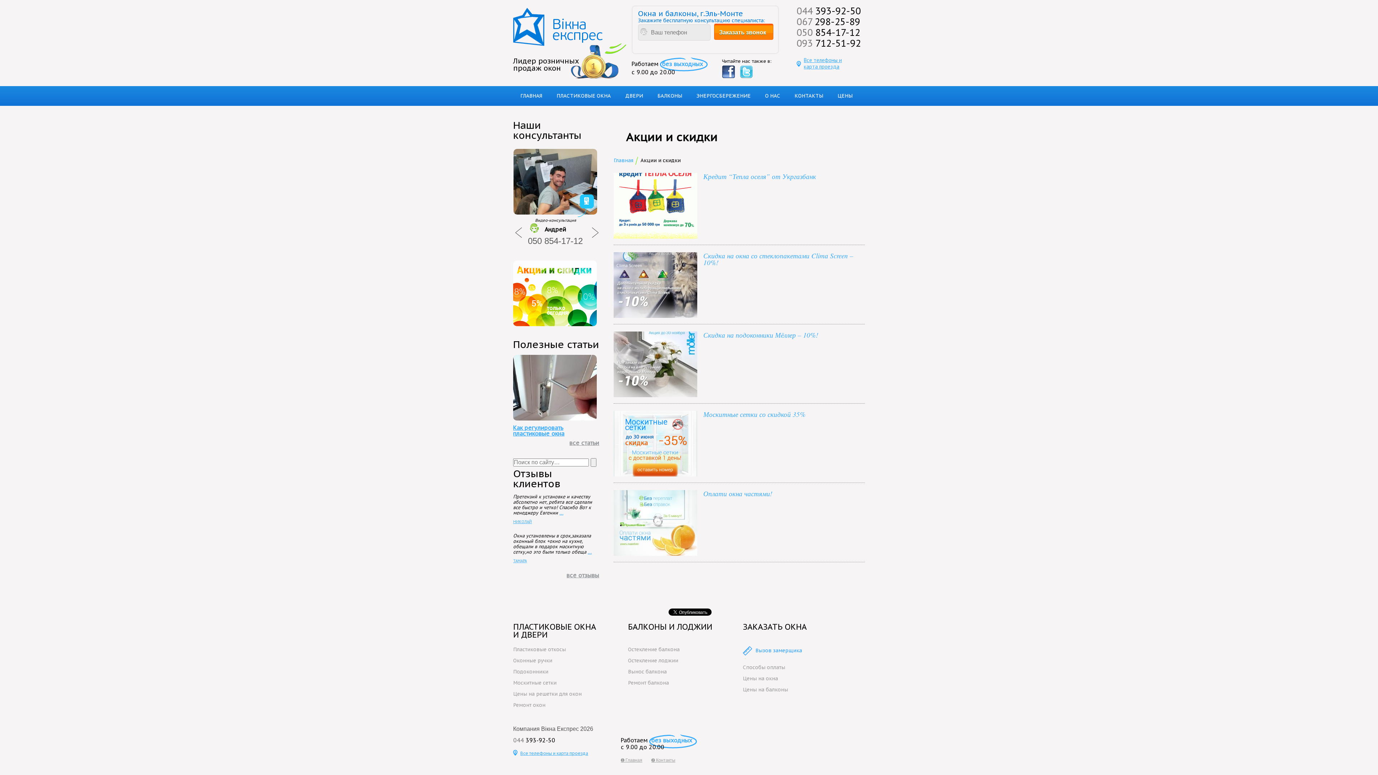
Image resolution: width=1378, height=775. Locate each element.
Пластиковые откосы (539, 649)
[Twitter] (746, 72)
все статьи (584, 442)
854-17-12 (828, 32)
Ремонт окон (529, 705)
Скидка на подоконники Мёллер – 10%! (760, 334)
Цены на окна (760, 678)
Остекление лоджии (653, 660)
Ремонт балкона (648, 683)
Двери (634, 96)
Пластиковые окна (584, 96)
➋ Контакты (663, 760)
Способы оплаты (764, 667)
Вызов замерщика (778, 650)
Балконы (669, 96)
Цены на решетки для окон (547, 694)
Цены (845, 96)
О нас (772, 96)
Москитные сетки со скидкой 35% (754, 414)
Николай (522, 521)
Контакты (809, 96)
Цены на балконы (765, 689)
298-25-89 (828, 21)
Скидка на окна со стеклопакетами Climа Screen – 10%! (778, 259)
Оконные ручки (532, 660)
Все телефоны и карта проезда (823, 63)
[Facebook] (728, 72)
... (561, 512)
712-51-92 (829, 43)
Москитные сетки (535, 683)
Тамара (520, 560)
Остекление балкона (654, 649)
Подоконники (530, 671)
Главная (531, 96)
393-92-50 (829, 10)
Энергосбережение (724, 96)
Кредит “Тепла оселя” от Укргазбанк (759, 176)
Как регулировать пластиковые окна (538, 430)
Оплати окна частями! (737, 493)
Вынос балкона (647, 671)
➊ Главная (631, 760)
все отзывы (583, 575)
